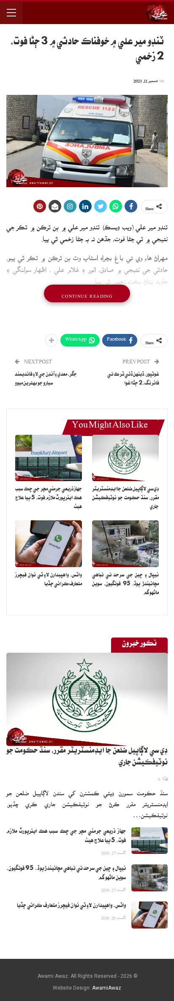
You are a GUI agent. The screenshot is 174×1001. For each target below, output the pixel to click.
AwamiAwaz (106, 988)
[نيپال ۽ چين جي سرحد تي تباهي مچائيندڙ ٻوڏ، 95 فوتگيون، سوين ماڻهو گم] (125, 543)
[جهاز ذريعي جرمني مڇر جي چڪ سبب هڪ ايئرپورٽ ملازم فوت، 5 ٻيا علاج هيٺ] (48, 458)
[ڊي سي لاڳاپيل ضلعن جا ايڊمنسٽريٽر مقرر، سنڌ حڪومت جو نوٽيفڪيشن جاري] (125, 458)
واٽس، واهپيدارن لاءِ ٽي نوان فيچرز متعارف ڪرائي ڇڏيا (71, 906)
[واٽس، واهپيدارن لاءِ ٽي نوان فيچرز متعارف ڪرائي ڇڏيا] (48, 543)
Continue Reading (87, 293)
